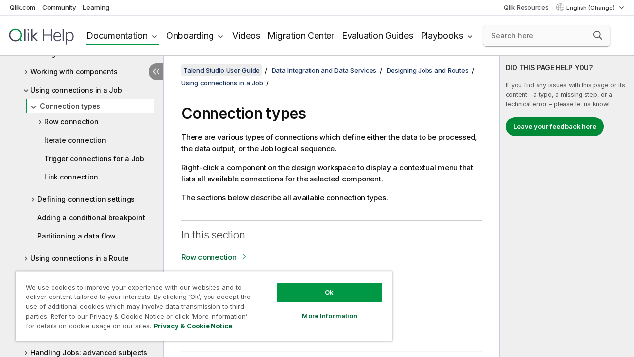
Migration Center (300, 35)
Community (59, 7)
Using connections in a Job (76, 90)
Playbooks (442, 35)
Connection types (70, 106)
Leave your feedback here (554, 126)
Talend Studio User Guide (221, 70)
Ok (329, 292)
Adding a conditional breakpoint (91, 217)
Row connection (71, 122)
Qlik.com (22, 7)
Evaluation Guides (377, 35)
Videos (246, 35)
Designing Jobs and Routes (428, 70)
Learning (96, 7)
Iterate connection (75, 140)
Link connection (71, 177)
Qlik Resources (526, 7)
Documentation (117, 35)
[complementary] (567, 206)
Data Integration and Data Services (324, 70)
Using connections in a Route (79, 258)
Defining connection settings (86, 199)
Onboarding (190, 35)
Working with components (73, 71)
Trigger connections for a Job (94, 158)
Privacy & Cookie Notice (193, 326)
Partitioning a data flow (76, 236)
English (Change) (591, 7)
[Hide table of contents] (156, 71)
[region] (204, 306)
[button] (597, 35)
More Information (329, 316)
